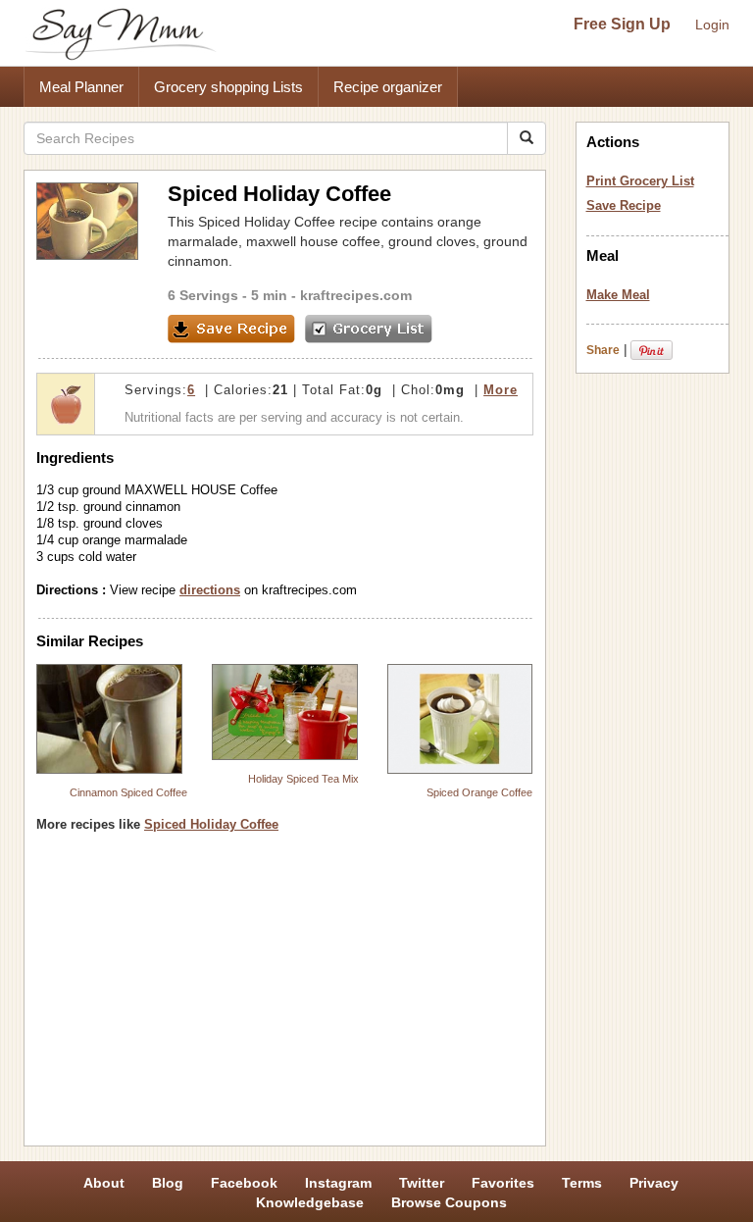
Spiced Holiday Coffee (211, 824)
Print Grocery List (640, 181)
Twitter (421, 1183)
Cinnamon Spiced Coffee (128, 792)
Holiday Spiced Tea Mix (303, 779)
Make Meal (618, 294)
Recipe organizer (387, 86)
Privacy (653, 1183)
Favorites (503, 1183)
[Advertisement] (284, 996)
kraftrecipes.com (356, 295)
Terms (582, 1183)
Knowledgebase (310, 1202)
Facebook (244, 1183)
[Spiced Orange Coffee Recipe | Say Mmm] (460, 719)
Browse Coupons (449, 1202)
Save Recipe (623, 205)
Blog (167, 1183)
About (104, 1183)
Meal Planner (81, 86)
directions (209, 590)
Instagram (338, 1183)
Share (603, 350)
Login (712, 24)
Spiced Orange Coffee (479, 792)
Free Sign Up (622, 24)
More (500, 389)
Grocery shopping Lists (228, 86)
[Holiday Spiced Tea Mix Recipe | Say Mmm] (285, 711)
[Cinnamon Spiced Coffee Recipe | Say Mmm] (109, 719)
